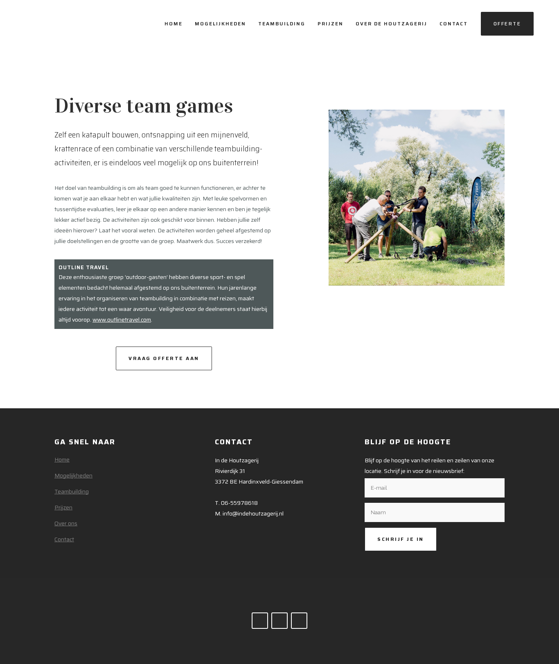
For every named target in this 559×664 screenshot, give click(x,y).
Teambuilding (71, 491)
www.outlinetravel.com (121, 319)
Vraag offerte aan (163, 358)
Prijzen (63, 507)
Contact (64, 539)
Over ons (65, 523)
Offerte (507, 23)
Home (62, 459)
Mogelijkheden (73, 475)
